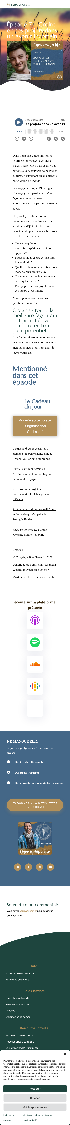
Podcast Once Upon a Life (20, 1041)
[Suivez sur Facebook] (28, 867)
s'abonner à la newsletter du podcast (35, 805)
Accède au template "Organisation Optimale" (35, 426)
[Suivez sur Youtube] (50, 867)
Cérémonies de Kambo (18, 1016)
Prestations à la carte (17, 998)
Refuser (35, 1098)
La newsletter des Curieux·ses (22, 1047)
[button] (65, 1054)
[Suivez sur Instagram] (39, 867)
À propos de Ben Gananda (20, 973)
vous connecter (28, 910)
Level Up (10, 1010)
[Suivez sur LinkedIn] (17, 867)
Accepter (35, 1088)
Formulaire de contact (18, 979)
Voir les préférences (35, 1107)
